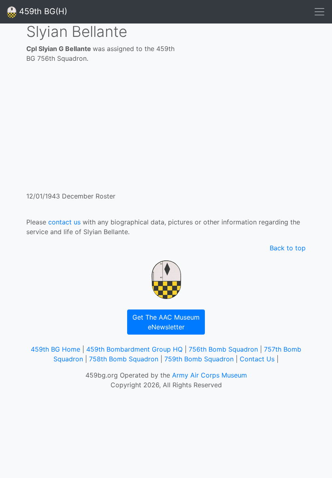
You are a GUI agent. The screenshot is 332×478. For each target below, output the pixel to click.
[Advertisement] (166, 130)
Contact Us (257, 359)
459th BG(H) (42, 11)
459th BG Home (55, 349)
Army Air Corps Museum (209, 375)
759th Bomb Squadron (199, 359)
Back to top (288, 248)
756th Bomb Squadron (223, 349)
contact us (64, 222)
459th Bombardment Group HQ (134, 349)
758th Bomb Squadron (123, 359)
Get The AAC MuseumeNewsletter (166, 322)
